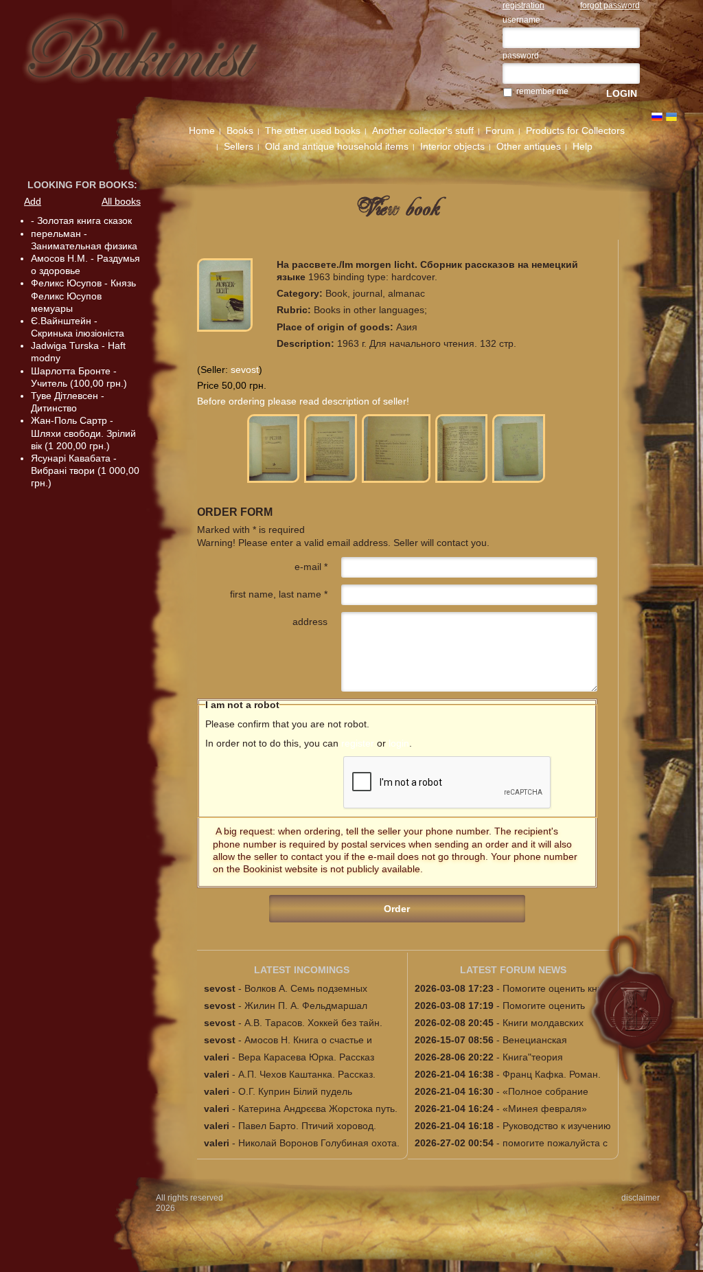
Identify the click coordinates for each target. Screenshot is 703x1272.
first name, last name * (278, 594)
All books (121, 201)
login (399, 743)
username (521, 20)
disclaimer (640, 1198)
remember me (542, 91)
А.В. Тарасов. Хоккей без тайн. (313, 1022)
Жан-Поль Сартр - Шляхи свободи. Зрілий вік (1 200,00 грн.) (83, 433)
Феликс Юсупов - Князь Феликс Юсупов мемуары (83, 295)
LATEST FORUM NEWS (513, 969)
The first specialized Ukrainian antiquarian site (158, 56)
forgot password (610, 5)
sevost (245, 369)
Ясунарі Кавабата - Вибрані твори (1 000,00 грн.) (85, 470)
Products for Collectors (575, 130)
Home (202, 130)
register (357, 743)
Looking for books (80, 184)
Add (32, 201)
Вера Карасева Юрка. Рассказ (306, 1057)
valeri (216, 1057)
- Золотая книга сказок (81, 220)
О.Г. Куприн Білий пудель (295, 1091)
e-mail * (311, 566)
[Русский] (657, 117)
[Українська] (671, 117)
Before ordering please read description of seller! (303, 401)
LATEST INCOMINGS (301, 969)
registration (523, 5)
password (521, 55)
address (309, 621)
